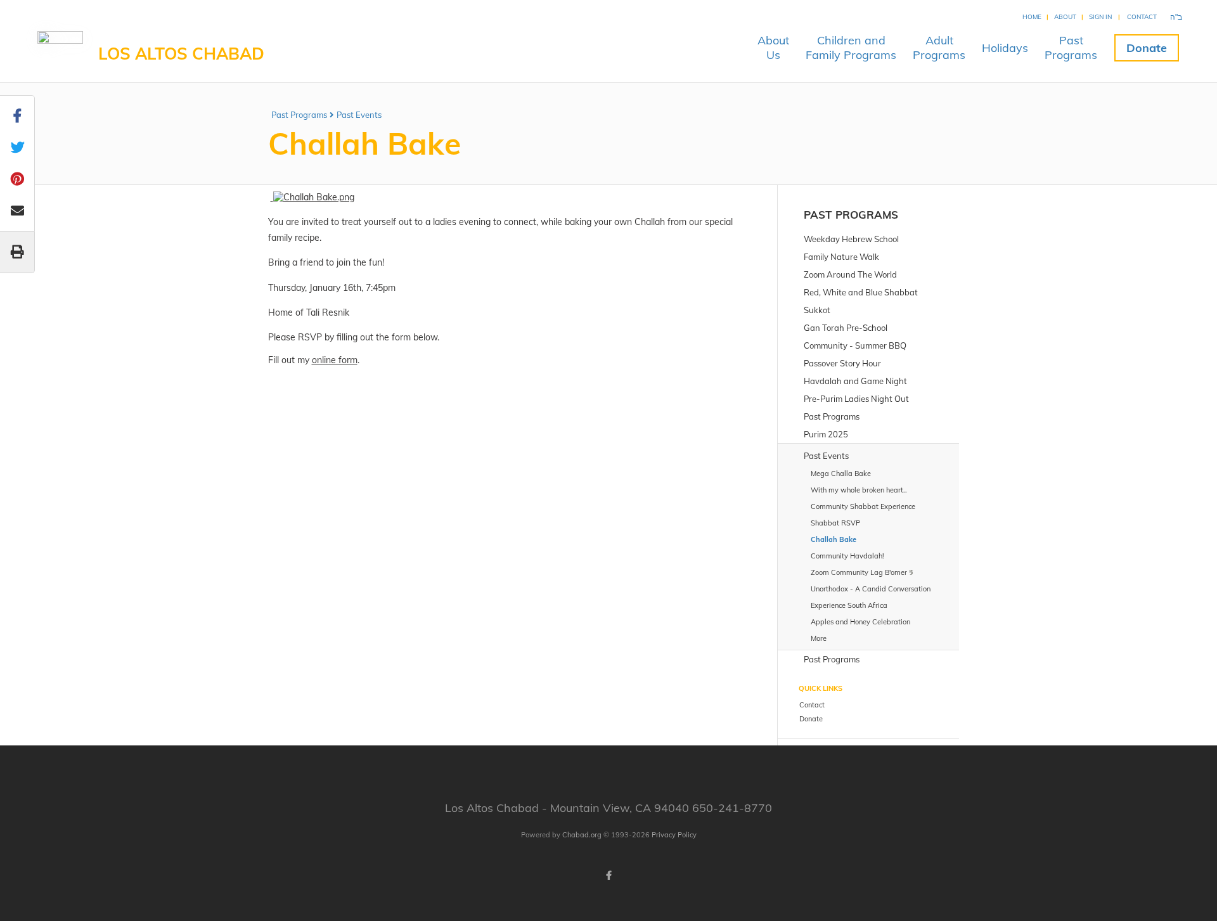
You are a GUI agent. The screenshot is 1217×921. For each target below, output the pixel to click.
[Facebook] (608, 875)
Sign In (1100, 17)
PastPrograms (1071, 47)
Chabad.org (582, 834)
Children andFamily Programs (851, 47)
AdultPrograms (939, 47)
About (1065, 17)
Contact (1142, 17)
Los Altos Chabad (181, 53)
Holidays (1005, 48)
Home (1031, 17)
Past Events (359, 115)
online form (334, 360)
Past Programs (299, 115)
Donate (1146, 48)
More (819, 638)
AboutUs (773, 47)
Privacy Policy (674, 834)
